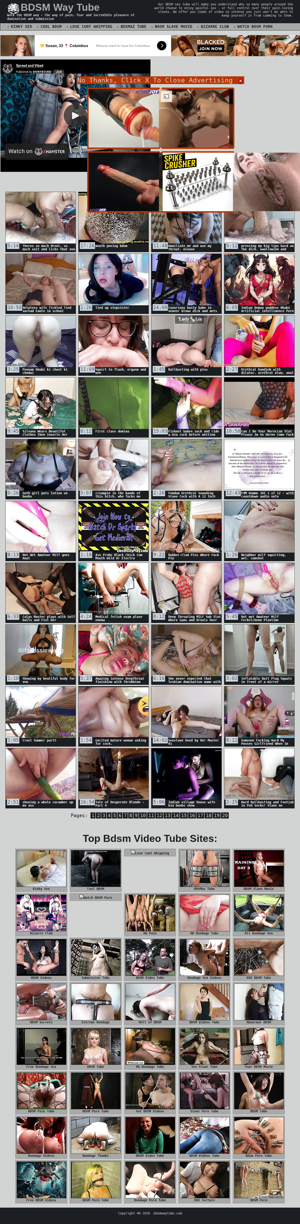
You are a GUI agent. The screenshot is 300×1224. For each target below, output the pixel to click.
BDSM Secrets (41, 1022)
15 (184, 815)
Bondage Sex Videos (204, 978)
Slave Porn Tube (204, 1111)
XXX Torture (204, 1200)
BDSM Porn (258, 1200)
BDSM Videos (41, 978)
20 (225, 815)
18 (208, 815)
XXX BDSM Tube (259, 978)
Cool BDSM (51, 26)
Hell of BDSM (150, 1022)
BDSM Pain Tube (41, 1111)
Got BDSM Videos (150, 1111)
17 (200, 815)
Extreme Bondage (96, 1022)
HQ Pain (150, 933)
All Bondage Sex (259, 933)
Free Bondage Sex (41, 1067)
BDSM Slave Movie (173, 26)
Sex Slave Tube (204, 1067)
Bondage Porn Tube (150, 1200)
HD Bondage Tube (204, 933)
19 (217, 815)
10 (143, 815)
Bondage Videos (41, 1156)
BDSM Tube (95, 1067)
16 (192, 815)
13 (167, 815)
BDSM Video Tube (150, 978)
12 (159, 815)
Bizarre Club (215, 26)
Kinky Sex (21, 26)
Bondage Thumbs (95, 1156)
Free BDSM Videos (41, 1200)
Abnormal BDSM (259, 1022)
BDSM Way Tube (60, 7)
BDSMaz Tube (133, 26)
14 (176, 815)
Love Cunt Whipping (91, 26)
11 (151, 815)
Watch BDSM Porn (255, 26)
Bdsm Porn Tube (259, 1156)
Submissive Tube (96, 978)
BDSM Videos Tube (204, 1022)
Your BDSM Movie (259, 1067)
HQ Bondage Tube (150, 1067)
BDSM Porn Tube (95, 1111)
